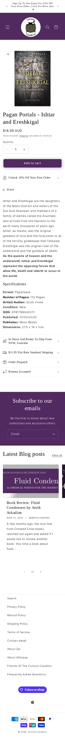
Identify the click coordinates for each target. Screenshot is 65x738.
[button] (7, 27)
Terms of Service (18, 632)
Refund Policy (16, 615)
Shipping (24, 136)
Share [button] (10, 189)
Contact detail (16, 640)
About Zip (13, 649)
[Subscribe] (53, 434)
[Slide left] (24, 572)
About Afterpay (17, 657)
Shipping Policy (17, 623)
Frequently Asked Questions (26, 674)
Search (12, 598)
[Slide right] (41, 572)
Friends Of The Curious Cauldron (29, 666)
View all (57, 455)
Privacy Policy (16, 606)
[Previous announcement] (7, 6)
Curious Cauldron (37, 732)
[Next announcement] (58, 6)
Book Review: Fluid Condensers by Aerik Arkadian (24, 508)
